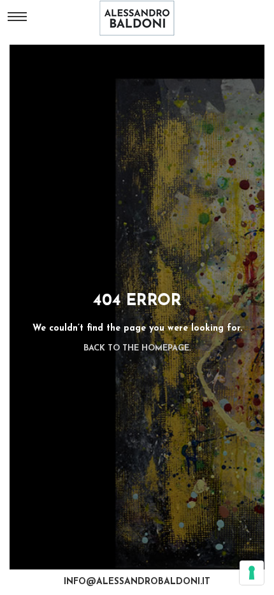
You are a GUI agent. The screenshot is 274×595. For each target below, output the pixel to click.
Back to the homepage (136, 348)
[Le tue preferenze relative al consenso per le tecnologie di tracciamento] (252, 573)
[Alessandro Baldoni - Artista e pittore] (137, 18)
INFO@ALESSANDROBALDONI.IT (137, 582)
